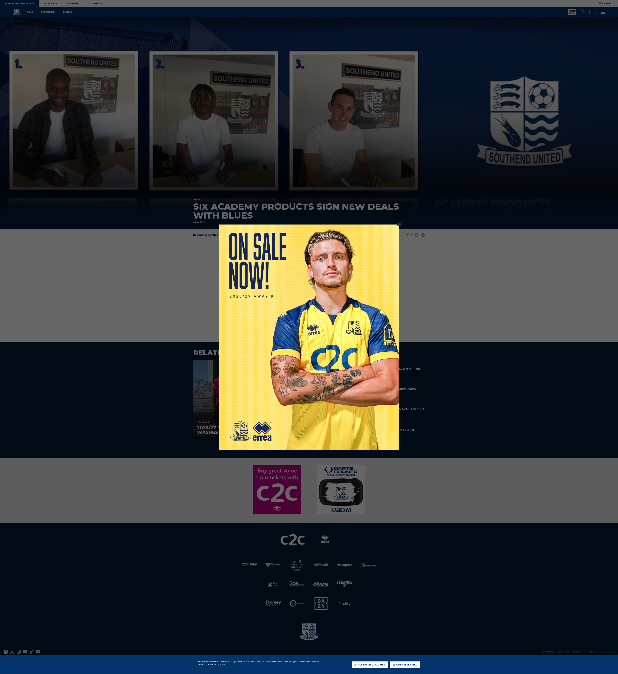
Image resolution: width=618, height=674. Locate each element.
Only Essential (406, 664)
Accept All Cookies (371, 664)
